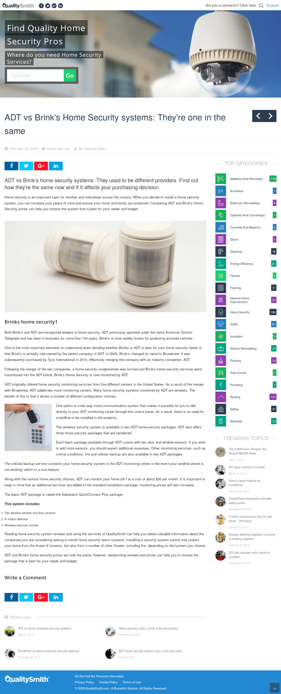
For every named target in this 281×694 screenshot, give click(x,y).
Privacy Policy (84, 682)
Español (273, 5)
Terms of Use (132, 682)
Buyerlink (120, 688)
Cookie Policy (108, 682)
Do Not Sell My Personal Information (99, 676)
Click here (248, 5)
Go (70, 75)
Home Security (58, 148)
